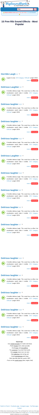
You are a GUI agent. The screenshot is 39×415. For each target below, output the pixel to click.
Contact (19, 408)
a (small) (31, 12)
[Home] (19, 3)
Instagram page (24, 406)
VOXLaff (27, 78)
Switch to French (5, 406)
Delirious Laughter (11, 87)
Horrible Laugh (9, 74)
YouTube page (34, 406)
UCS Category (20, 78)
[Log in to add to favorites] (19, 74)
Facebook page (15, 406)
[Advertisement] (19, 48)
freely (29, 412)
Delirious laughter (11, 104)
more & (32, 80)
